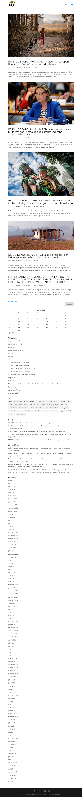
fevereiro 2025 (13, 532)
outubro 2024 (12, 542)
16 (9, 324)
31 (19, 330)
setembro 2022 (13, 600)
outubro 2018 (12, 714)
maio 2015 (11, 766)
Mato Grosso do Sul (52, 404)
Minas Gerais (63, 404)
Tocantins (11, 414)
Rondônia (38, 411)
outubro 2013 (12, 772)
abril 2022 (11, 615)
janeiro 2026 (12, 502)
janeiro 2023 (12, 588)
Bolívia (45, 401)
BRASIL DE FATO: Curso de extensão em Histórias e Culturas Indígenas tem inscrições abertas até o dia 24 (40, 202)
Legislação (11, 378)
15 (65, 321)
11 (28, 321)
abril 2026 (11, 493)
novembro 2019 (13, 701)
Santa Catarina (53, 411)
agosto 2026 (12, 480)
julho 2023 (11, 569)
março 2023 (12, 582)
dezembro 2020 (13, 665)
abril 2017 (11, 760)
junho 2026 (12, 486)
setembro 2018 (13, 717)
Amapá (26, 401)
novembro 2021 (13, 631)
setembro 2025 (13, 514)
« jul (9, 333)
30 (9, 330)
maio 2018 (11, 729)
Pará (32, 408)
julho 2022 (11, 606)
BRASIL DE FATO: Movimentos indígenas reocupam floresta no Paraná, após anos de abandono (39, 63)
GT (9, 359)
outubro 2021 (12, 634)
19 (37, 324)
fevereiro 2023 (13, 585)
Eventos (35, 206)
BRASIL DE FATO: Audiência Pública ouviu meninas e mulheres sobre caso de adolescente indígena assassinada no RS (39, 131)
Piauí (46, 408)
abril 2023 (11, 578)
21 (56, 324)
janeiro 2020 (12, 698)
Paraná (21, 408)
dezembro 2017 (13, 744)
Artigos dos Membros (15, 341)
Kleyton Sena (12, 464)
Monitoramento (16, 67)
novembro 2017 (13, 747)
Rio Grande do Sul (28, 411)
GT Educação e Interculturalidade (19, 372)
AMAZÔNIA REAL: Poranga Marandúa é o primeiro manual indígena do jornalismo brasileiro (38, 423)
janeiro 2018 (12, 741)
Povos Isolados (54, 408)
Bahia (39, 401)
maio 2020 (11, 686)
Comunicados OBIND (15, 344)
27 (47, 327)
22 (65, 324)
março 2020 (12, 692)
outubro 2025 (12, 511)
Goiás (26, 404)
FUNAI (20, 404)
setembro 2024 (13, 545)
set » (13, 333)
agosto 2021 (12, 640)
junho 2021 (12, 646)
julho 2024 (11, 551)
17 (19, 324)
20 (47, 324)
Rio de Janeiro (64, 408)
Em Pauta (11, 353)
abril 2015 (11, 769)
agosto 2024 (12, 548)
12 (37, 321)
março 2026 (12, 496)
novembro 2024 (13, 539)
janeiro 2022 (12, 625)
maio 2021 (11, 649)
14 (56, 321)
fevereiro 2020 (13, 695)
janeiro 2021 (12, 661)
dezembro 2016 (13, 763)
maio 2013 (11, 775)
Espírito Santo (13, 404)
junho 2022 (12, 609)
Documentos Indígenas (15, 350)
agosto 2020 (12, 677)
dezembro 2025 (13, 505)
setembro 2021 (13, 637)
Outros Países (13, 408)
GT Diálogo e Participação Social (18, 362)
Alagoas (16, 401)
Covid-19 (35, 285)
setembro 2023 (13, 563)
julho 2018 (11, 723)
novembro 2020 (13, 668)
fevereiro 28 (12, 781)
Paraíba (27, 408)
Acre (10, 401)
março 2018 (12, 735)
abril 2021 (11, 652)
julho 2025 (11, 520)
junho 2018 (12, 726)
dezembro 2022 (13, 591)
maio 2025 (11, 526)
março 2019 (12, 707)
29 (65, 327)
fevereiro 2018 (13, 738)
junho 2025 (12, 523)
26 (37, 327)
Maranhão (32, 404)
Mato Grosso (41, 404)
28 (56, 327)
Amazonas (33, 401)
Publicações (12, 387)
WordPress (58, 794)
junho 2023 (12, 572)
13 (47, 321)
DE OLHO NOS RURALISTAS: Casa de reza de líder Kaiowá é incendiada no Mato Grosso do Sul (38, 256)
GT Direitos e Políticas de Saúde (18, 365)
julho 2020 (11, 680)
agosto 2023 (12, 566)
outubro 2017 (12, 750)
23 (9, 327)
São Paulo (69, 411)
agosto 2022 (12, 603)
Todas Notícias (20, 414)
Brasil (50, 401)
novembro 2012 (13, 778)
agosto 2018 (12, 720)
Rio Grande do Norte (15, 411)
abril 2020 (11, 689)
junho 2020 (12, 683)
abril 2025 (11, 529)
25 (28, 327)
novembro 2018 (13, 711)
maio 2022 (11, 612)
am (21, 401)
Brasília (62, 401)
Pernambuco (39, 408)
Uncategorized (13, 393)
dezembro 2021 (13, 628)
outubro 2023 (12, 560)
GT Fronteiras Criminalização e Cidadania (21, 375)
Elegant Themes (35, 794)
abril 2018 (11, 732)
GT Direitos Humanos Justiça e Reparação (22, 368)
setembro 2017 (13, 754)
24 (19, 327)
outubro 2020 (12, 671)
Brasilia (56, 401)
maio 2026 (11, 489)
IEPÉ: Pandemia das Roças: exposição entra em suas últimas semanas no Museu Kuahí (36, 431)
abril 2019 (11, 704)
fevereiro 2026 (13, 499)
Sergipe (62, 411)
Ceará (68, 401)
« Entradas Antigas (14, 301)
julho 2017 (11, 757)
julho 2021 (11, 643)
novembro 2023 (13, 557)
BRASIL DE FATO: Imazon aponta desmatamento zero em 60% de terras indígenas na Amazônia (39, 440)
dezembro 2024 (13, 536)
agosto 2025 (12, 517)
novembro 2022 (13, 594)
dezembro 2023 (13, 554)
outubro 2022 (12, 597)
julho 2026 (11, 483)
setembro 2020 (13, 674)
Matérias (35, 67)
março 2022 (12, 618)
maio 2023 (11, 575)
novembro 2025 (13, 508)
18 (28, 324)
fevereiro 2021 (13, 658)
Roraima (45, 411)
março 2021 (12, 655)
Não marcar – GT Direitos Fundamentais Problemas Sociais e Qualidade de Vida (34, 384)
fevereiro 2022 (13, 621)
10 (19, 321)
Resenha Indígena (14, 390)
